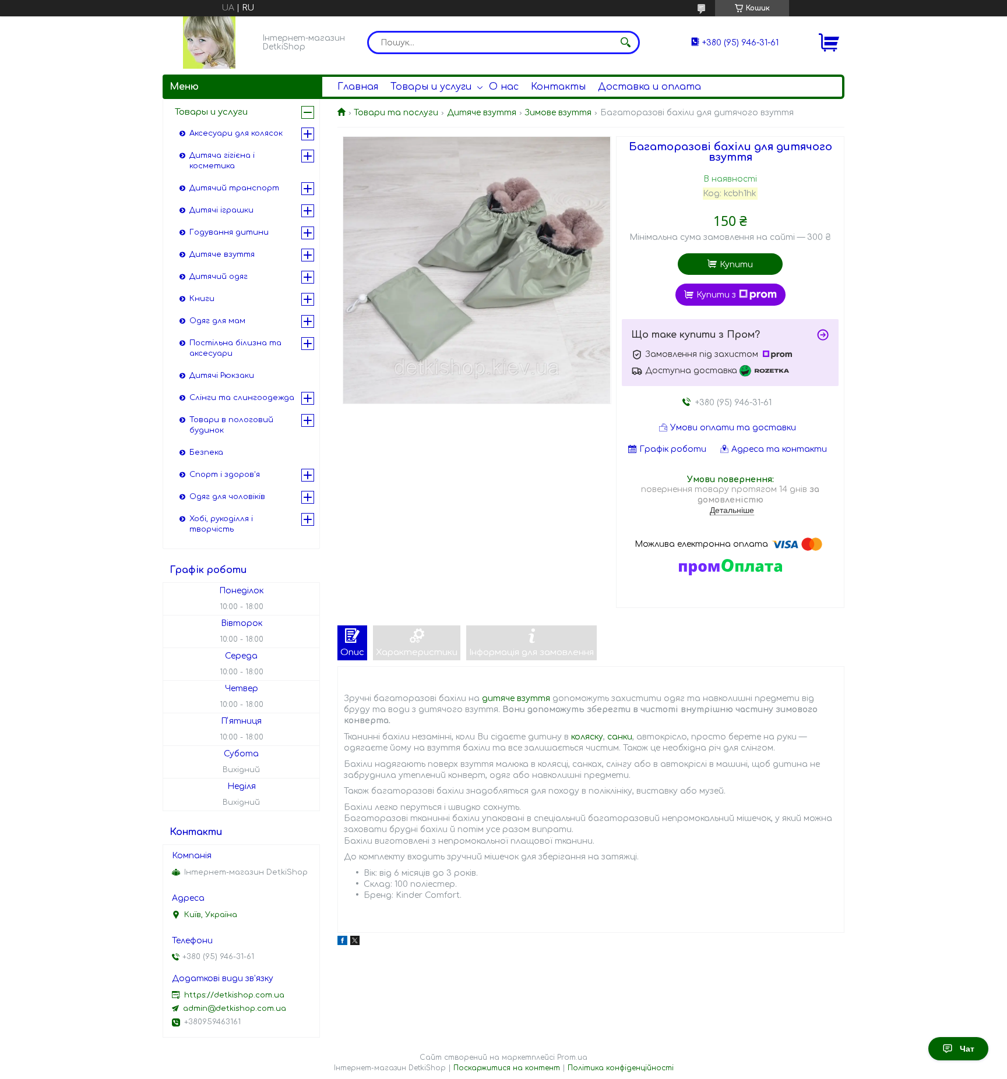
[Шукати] (625, 42)
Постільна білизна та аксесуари (235, 348)
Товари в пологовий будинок (231, 425)
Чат (967, 1048)
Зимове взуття (557, 112)
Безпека (206, 452)
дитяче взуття (516, 698)
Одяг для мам (217, 321)
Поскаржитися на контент (506, 1068)
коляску (587, 737)
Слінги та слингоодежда (241, 398)
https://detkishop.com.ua (234, 995)
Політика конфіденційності (621, 1068)
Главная (357, 87)
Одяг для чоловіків (227, 497)
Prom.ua (572, 1057)
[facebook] (342, 942)
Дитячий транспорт (234, 188)
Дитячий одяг (218, 277)
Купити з (716, 295)
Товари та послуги (396, 112)
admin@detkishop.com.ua (234, 1008)
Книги (201, 299)
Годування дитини (229, 232)
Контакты (558, 87)
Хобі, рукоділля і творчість (221, 524)
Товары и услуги (430, 87)
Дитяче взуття (481, 112)
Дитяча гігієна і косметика (222, 160)
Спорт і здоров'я (224, 474)
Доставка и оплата (649, 87)
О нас (504, 87)
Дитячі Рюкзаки (221, 376)
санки (619, 737)
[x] (355, 942)
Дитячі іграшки (221, 210)
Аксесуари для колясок (236, 133)
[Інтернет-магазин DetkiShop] (209, 42)
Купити (736, 264)
